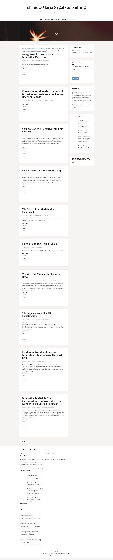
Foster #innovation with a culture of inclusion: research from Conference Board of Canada (42, 94)
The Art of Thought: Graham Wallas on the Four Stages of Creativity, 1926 (85, 147)
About (41, 19)
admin (32, 60)
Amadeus (63, 553)
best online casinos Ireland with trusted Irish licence (37, 48)
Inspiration (23, 531)
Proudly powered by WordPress (48, 553)
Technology (23, 542)
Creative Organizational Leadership (45, 100)
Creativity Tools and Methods (26, 523)
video (28, 542)
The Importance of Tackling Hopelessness (38, 314)
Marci (33, 100)
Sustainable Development (26, 539)
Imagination (39, 247)
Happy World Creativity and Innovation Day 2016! (38, 56)
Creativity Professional (37, 518)
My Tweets (22, 507)
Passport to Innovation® (52, 19)
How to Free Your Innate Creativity (41, 170)
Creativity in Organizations (26, 518)
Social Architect (24, 537)
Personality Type (34, 531)
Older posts (23, 441)
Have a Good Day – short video (39, 243)
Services (64, 19)
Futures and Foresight (25, 526)
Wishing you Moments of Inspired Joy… (41, 275)
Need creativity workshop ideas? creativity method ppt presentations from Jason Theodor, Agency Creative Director (84, 140)
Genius (32, 526)
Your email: (75, 71)
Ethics (35, 523)
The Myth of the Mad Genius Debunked (38, 211)
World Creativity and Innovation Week (55, 459)
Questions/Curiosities (25, 534)
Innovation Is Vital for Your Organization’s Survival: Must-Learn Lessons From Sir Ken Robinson (43, 400)
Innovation (23, 529)
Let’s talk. (22, 453)
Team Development (36, 539)
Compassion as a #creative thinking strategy (42, 130)
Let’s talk (74, 50)
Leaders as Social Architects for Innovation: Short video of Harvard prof (42, 355)
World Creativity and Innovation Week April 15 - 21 (48, 280)
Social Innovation (31, 537)
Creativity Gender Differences (26, 515)
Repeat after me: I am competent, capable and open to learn (84, 132)
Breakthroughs (41, 135)
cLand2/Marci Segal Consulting (56, 7)
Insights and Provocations (42, 60)
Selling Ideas (33, 534)
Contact (71, 19)
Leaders (28, 531)
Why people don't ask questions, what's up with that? (84, 122)
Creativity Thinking (33, 521)
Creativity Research (24, 521)
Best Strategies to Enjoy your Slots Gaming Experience (58, 555)
